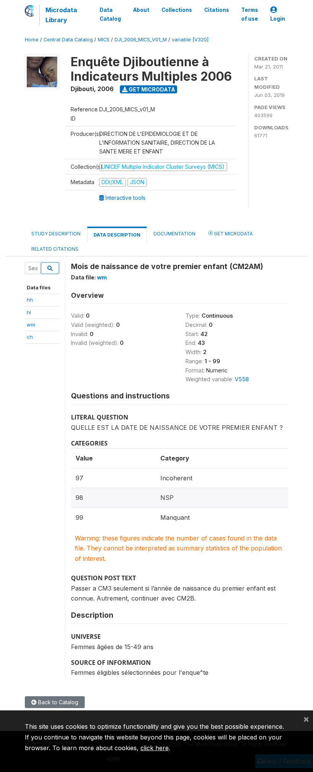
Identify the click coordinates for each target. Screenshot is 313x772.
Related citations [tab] (54, 249)
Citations (216, 10)
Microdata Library (61, 15)
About (141, 10)
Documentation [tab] (174, 234)
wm (31, 325)
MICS (104, 39)
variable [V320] (190, 39)
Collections (176, 10)
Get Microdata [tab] (233, 234)
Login (277, 19)
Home (32, 39)
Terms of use (249, 14)
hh (30, 300)
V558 (242, 379)
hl (29, 312)
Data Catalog (110, 14)
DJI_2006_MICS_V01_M (141, 39)
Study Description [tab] (56, 234)
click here (154, 748)
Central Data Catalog (68, 39)
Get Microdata (151, 89)
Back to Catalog (57, 702)
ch (30, 337)
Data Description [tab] (117, 235)
